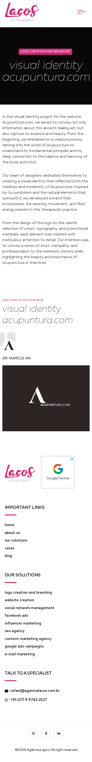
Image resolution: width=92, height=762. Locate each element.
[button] (81, 12)
